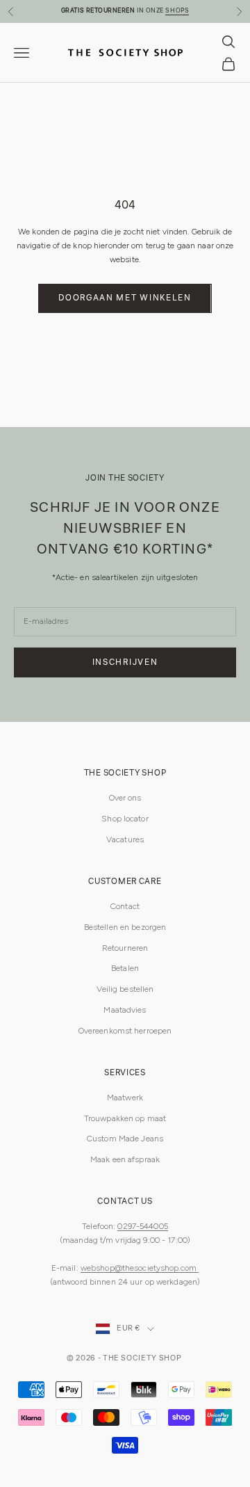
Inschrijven (125, 662)
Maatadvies (124, 1010)
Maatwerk (125, 1097)
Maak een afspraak (125, 1159)
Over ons (125, 798)
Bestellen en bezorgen (125, 927)
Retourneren (125, 948)
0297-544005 (142, 1226)
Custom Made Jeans (125, 1138)
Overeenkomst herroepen (125, 1031)
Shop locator (124, 818)
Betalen (125, 968)
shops (177, 10)
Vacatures (125, 839)
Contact (125, 906)
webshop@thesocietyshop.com (140, 1268)
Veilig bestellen (125, 989)
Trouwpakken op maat (125, 1118)
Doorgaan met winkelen (124, 298)
